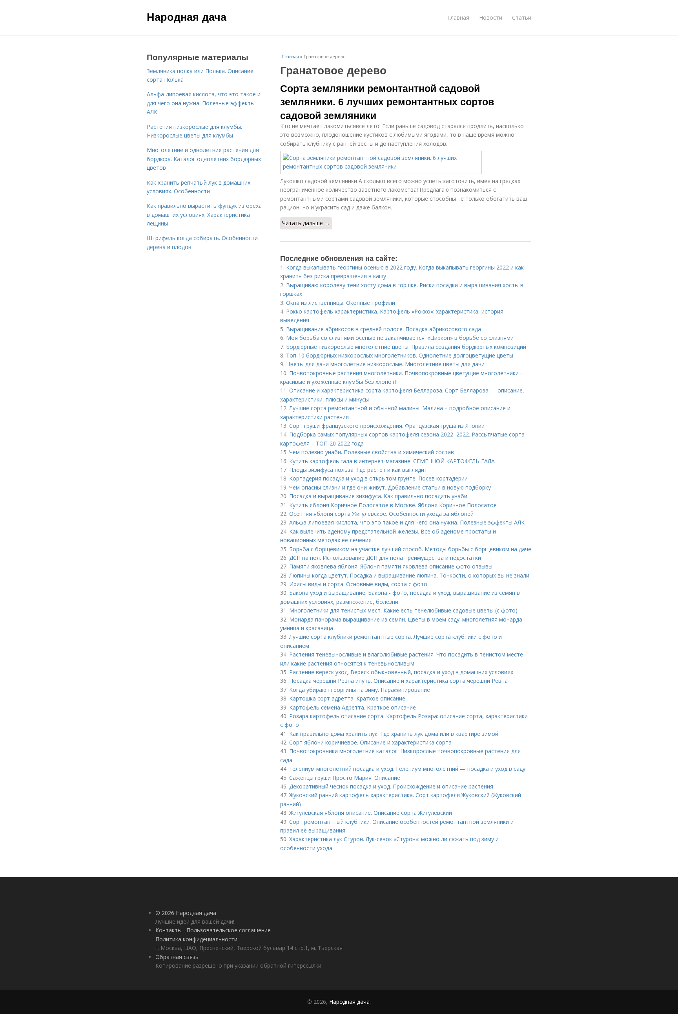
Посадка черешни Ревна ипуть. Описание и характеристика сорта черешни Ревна (398, 680)
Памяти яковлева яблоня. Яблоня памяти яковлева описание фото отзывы (390, 566)
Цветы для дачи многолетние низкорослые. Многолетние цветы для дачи (385, 364)
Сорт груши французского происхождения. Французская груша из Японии (387, 425)
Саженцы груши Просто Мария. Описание (344, 777)
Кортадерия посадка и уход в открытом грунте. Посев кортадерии (378, 478)
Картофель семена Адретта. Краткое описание (352, 707)
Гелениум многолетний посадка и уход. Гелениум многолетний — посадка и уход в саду (407, 768)
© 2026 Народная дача (185, 913)
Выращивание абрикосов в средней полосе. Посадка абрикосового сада (383, 329)
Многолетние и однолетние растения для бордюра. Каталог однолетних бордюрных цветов (204, 158)
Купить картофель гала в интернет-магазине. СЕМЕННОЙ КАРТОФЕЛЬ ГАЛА (392, 461)
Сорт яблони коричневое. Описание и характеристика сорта (370, 742)
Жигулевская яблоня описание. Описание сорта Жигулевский (370, 812)
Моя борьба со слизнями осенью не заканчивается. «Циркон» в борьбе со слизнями (400, 337)
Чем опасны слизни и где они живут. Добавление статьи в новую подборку (390, 487)
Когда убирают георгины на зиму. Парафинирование (359, 689)
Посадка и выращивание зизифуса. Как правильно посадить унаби (378, 496)
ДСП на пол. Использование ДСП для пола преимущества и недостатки (385, 557)
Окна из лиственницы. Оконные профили (340, 302)
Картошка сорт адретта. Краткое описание (347, 698)
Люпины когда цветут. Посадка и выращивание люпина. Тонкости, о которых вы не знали (409, 575)
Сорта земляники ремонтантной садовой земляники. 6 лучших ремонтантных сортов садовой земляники (387, 101)
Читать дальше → (306, 223)
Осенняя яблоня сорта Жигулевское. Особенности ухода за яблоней (381, 513)
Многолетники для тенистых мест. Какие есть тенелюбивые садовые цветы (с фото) (403, 610)
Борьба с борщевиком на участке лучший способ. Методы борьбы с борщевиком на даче (410, 549)
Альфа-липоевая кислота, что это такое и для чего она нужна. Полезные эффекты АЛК (407, 522)
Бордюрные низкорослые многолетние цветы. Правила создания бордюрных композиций (406, 346)
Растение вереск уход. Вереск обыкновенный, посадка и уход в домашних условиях (401, 672)
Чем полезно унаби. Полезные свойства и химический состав (371, 452)
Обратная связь (177, 957)
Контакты (168, 930)
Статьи (521, 17)
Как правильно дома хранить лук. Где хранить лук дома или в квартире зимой (393, 733)
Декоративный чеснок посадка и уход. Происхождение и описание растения (391, 786)
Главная (458, 17)
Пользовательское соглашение (228, 930)
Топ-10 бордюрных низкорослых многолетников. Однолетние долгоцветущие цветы (399, 355)
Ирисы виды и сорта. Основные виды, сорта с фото (358, 584)
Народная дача (186, 16)
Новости (490, 17)
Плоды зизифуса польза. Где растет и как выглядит (358, 469)
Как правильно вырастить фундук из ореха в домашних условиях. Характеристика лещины (204, 214)
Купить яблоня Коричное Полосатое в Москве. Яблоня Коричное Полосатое (393, 505)
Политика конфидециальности (196, 939)
